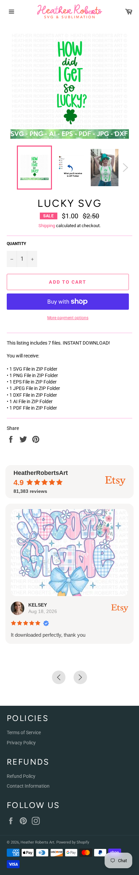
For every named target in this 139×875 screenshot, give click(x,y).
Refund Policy (21, 776)
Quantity (16, 243)
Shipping (46, 225)
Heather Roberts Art (37, 842)
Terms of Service (24, 732)
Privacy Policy (21, 742)
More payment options (67, 317)
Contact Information (28, 786)
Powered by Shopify (72, 842)
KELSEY (37, 605)
